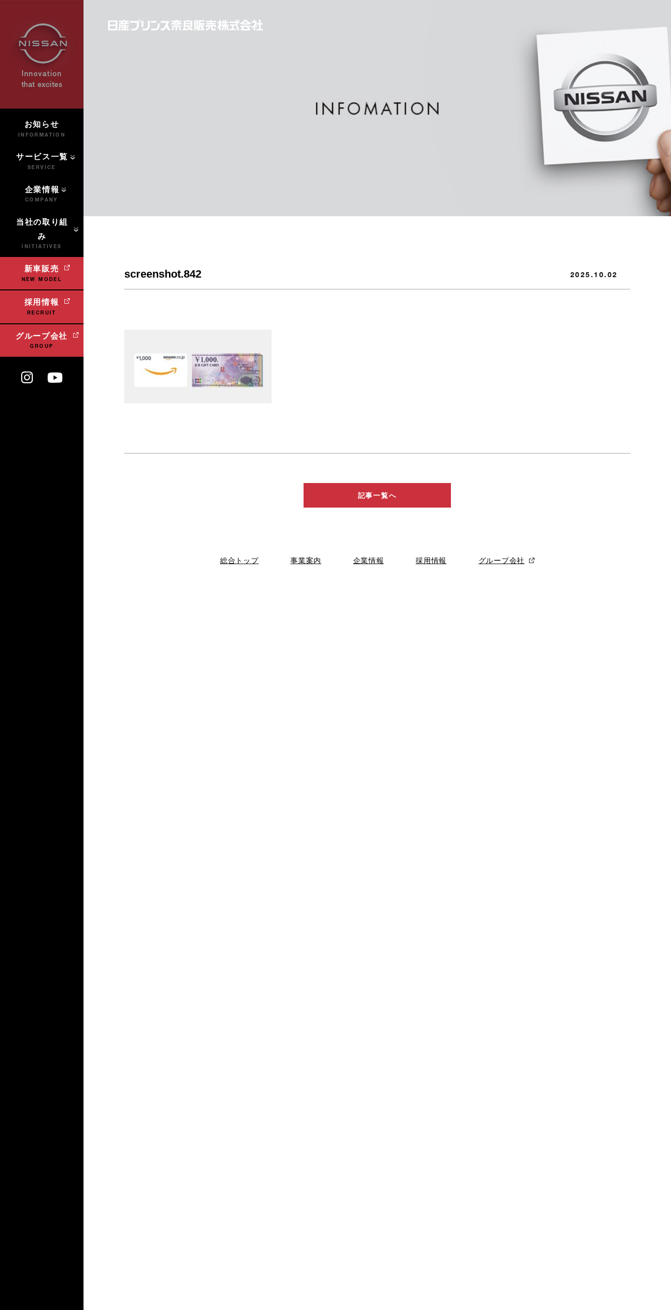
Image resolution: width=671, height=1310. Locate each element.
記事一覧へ (377, 495)
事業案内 (305, 560)
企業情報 (368, 560)
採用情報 (431, 560)
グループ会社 (501, 560)
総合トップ (239, 560)
